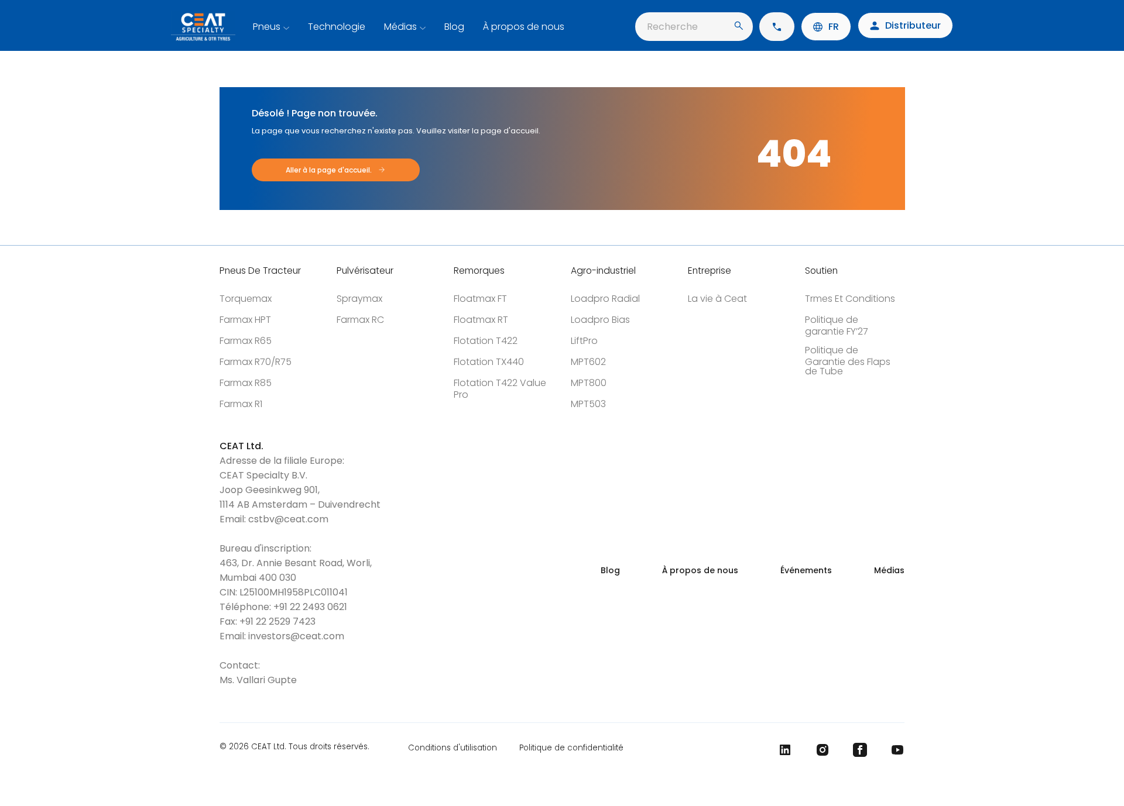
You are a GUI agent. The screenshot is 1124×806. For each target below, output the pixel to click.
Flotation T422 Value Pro (500, 388)
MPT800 (588, 383)
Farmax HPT (245, 319)
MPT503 (588, 404)
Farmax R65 (246, 340)
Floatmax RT (481, 319)
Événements (806, 570)
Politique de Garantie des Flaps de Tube (847, 360)
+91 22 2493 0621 (310, 607)
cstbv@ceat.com (288, 519)
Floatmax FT (480, 298)
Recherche (672, 26)
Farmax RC (360, 319)
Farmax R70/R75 (256, 361)
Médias (400, 26)
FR (833, 26)
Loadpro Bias (600, 319)
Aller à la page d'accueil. (329, 170)
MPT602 (588, 361)
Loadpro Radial (605, 298)
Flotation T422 (486, 340)
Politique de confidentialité (571, 747)
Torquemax (246, 298)
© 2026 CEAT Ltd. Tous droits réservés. (294, 747)
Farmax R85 (246, 383)
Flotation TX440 (489, 361)
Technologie (336, 26)
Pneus (266, 26)
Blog (454, 26)
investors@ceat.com (296, 636)
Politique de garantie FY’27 (836, 325)
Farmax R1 (241, 404)
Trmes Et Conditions (850, 298)
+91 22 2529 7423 (277, 621)
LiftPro (584, 340)
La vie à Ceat (717, 298)
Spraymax (359, 298)
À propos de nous (523, 26)
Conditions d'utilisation (452, 747)
